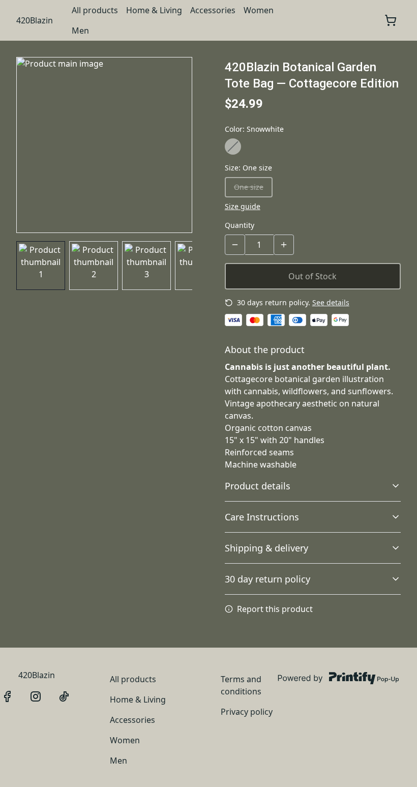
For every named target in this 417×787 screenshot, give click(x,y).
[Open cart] (390, 20)
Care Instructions (262, 517)
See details (330, 302)
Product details (257, 486)
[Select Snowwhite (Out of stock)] (233, 146)
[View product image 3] (146, 265)
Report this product (275, 609)
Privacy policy (247, 711)
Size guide (242, 206)
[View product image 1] (40, 265)
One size (248, 187)
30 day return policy (267, 579)
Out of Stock (312, 276)
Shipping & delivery (266, 548)
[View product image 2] (93, 265)
